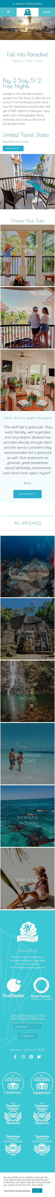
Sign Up (28, 1036)
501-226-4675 (32, 964)
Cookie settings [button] (23, 1190)
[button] (11, 11)
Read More (9, 1190)
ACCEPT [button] (37, 1190)
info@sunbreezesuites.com (30, 967)
